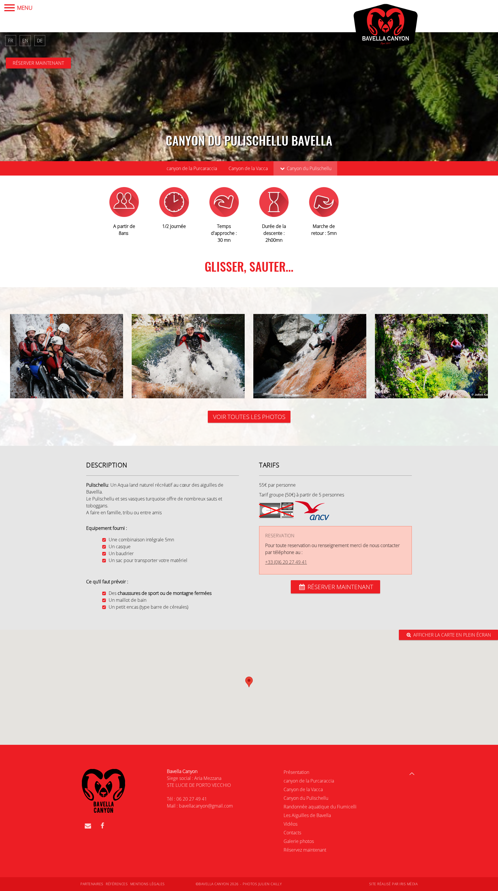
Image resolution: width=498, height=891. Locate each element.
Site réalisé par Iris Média (393, 884)
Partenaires (91, 884)
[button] (249, 682)
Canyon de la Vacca (248, 168)
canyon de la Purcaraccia (192, 168)
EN (25, 40)
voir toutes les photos (249, 417)
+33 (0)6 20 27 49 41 (286, 562)
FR (10, 40)
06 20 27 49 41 (191, 799)
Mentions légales (147, 884)
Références (117, 884)
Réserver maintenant (38, 63)
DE (40, 40)
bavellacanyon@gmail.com (206, 806)
